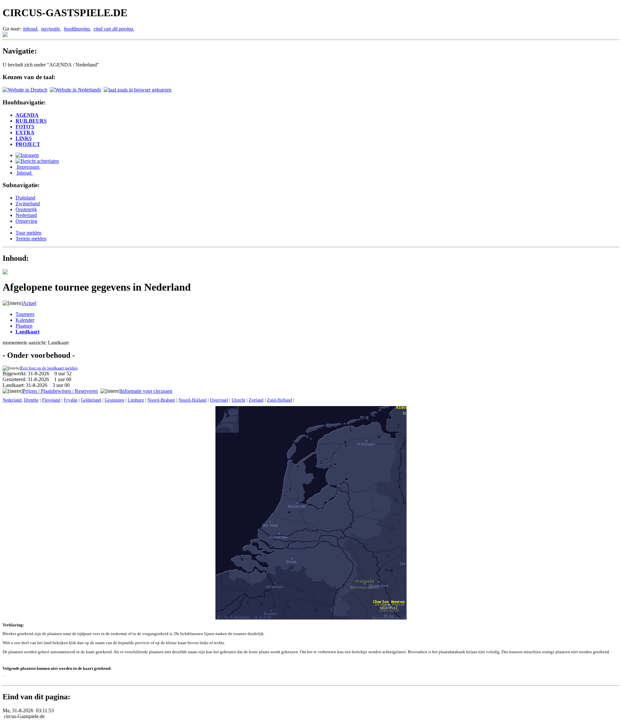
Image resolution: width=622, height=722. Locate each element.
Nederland (26, 215)
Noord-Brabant (161, 400)
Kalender (25, 320)
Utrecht (238, 400)
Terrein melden (31, 238)
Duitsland (25, 197)
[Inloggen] (27, 155)
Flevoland (51, 400)
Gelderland (91, 400)
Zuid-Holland (279, 400)
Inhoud (24, 172)
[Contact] (37, 161)
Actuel (29, 303)
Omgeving (26, 221)
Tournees (25, 314)
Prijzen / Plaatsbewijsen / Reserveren (60, 391)
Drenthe (31, 400)
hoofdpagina (77, 28)
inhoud (30, 28)
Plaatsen (24, 326)
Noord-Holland (192, 400)
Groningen (114, 400)
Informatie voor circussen (146, 391)
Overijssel (219, 400)
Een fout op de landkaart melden (49, 368)
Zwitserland (28, 203)
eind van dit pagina (113, 28)
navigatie (50, 28)
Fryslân (70, 400)
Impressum (28, 167)
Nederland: (13, 400)
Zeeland (256, 400)
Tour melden (28, 232)
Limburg (136, 400)
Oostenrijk (26, 209)
